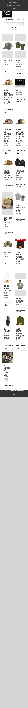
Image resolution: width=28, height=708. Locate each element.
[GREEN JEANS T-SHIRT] (20, 46)
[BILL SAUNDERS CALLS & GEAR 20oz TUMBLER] (7, 320)
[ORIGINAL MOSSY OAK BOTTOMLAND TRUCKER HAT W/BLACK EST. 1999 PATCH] (20, 121)
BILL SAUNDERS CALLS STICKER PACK (7, 370)
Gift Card (19, 90)
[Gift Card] (20, 82)
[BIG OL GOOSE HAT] (7, 244)
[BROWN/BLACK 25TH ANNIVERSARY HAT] (7, 203)
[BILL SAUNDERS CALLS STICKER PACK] (7, 357)
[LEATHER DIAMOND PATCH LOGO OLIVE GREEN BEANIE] (20, 320)
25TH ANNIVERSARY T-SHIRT (20, 207)
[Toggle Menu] (24, 14)
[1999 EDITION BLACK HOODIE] (20, 162)
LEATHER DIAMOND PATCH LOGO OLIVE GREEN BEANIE (20, 333)
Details (10, 70)
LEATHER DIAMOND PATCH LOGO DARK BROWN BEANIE (20, 256)
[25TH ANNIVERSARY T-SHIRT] (20, 197)
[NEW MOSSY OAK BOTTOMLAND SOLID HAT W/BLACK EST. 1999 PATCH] (7, 121)
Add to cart (6, 72)
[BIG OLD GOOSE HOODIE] (20, 284)
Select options (18, 72)
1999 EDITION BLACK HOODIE (20, 173)
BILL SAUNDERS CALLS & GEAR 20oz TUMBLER (7, 333)
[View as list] (15, 27)
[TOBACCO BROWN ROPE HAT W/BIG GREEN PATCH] (7, 162)
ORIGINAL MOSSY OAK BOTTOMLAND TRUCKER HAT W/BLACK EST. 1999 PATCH (20, 136)
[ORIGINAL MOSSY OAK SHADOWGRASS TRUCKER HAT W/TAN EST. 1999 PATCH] (7, 82)
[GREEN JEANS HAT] (7, 46)
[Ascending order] (22, 19)
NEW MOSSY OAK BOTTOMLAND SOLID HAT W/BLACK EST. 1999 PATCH (7, 136)
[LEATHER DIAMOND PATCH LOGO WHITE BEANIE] (7, 278)
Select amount (18, 100)
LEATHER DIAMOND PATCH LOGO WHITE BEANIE (7, 290)
